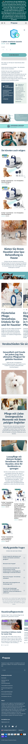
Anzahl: (3, 47)
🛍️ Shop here (18, 101)
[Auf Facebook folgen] (2, 726)
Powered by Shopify (12, 740)
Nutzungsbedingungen (7, 691)
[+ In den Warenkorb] (25, 177)
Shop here (6, 98)
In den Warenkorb (14, 55)
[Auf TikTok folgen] (16, 726)
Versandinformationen (7, 685)
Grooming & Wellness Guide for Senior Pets (11, 633)
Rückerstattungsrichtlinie (6, 688)
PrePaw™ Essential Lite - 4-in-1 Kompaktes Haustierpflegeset (7, 504)
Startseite (3, 678)
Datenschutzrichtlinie (6, 694)
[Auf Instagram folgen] (6, 726)
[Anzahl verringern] (3, 49)
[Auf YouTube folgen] (13, 726)
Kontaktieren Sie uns (6, 696)
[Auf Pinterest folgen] (9, 726)
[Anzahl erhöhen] (10, 49)
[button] (14, 58)
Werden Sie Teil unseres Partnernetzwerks (5, 682)
